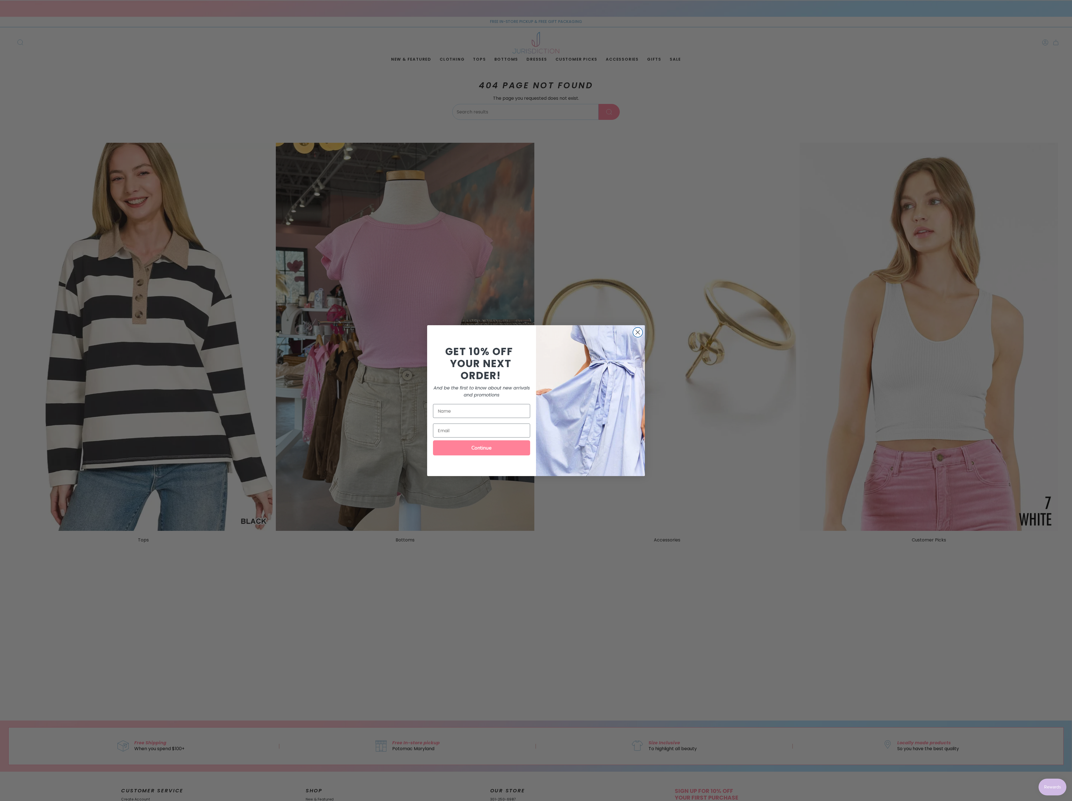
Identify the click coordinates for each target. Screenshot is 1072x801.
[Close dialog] (638, 332)
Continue (482, 448)
